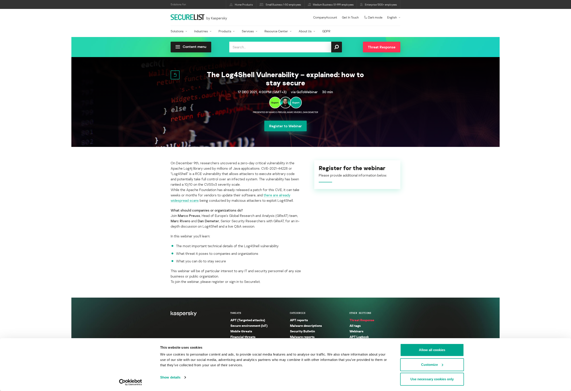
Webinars (356, 331)
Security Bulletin (302, 331)
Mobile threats (241, 331)
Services (248, 31)
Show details (170, 377)
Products (225, 31)
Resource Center (276, 31)
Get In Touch (350, 17)
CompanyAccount (325, 17)
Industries (201, 31)
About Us (305, 31)
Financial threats (242, 337)
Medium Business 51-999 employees (333, 4)
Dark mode (375, 17)
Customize (429, 364)
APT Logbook (359, 337)
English (392, 17)
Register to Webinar (285, 126)
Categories (298, 313)
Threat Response (362, 320)
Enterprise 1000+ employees (381, 4)
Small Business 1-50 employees (283, 4)
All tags (355, 325)
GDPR (326, 31)
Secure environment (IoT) (248, 325)
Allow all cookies (432, 350)
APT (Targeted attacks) (247, 320)
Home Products (244, 4)
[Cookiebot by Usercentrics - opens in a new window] (130, 382)
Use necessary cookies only (432, 379)
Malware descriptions (306, 325)
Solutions (177, 31)
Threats (235, 313)
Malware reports (302, 337)
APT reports (299, 320)
